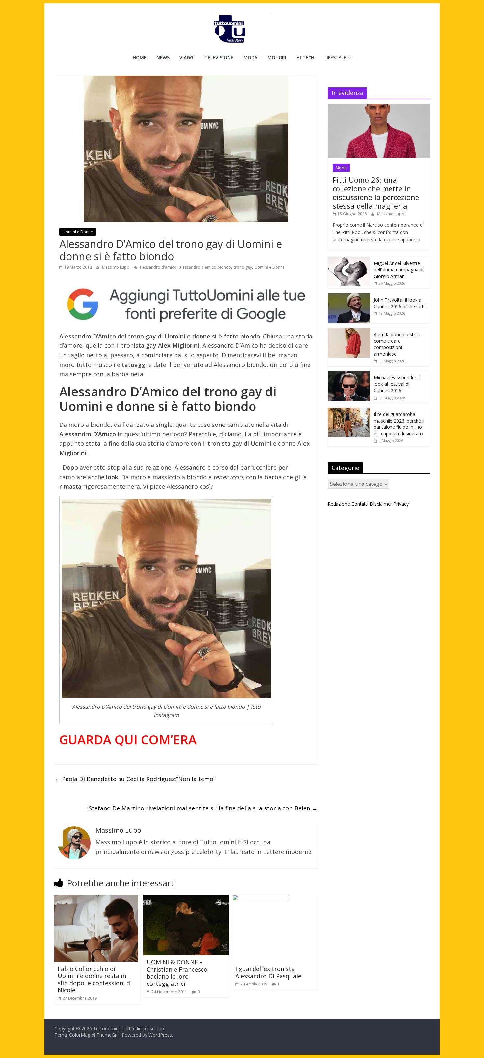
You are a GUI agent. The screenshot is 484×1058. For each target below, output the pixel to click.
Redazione (339, 504)
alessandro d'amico (157, 267)
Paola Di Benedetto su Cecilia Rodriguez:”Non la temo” (134, 779)
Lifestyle (335, 57)
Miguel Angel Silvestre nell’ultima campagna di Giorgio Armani (398, 269)
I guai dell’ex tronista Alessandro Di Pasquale (268, 972)
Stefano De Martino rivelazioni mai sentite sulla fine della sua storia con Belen (203, 808)
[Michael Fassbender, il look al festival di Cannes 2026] (349, 374)
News (163, 57)
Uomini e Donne (78, 232)
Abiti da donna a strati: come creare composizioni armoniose (397, 344)
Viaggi (187, 57)
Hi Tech (305, 57)
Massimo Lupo (116, 267)
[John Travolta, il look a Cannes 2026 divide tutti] (349, 297)
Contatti (359, 504)
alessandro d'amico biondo (205, 267)
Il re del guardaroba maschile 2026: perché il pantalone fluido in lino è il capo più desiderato (399, 424)
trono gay (243, 267)
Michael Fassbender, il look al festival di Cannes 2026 (397, 384)
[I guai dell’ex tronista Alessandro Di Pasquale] (260, 898)
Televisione (218, 57)
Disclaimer (381, 504)
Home (140, 57)
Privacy (401, 504)
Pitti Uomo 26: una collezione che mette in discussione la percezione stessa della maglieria (376, 193)
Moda (250, 57)
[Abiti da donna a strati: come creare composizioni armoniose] (349, 331)
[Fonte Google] (186, 304)
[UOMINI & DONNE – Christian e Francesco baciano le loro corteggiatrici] (186, 898)
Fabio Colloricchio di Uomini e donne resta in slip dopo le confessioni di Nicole (95, 979)
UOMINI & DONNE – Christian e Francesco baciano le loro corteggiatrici (177, 972)
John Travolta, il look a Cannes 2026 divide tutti (399, 303)
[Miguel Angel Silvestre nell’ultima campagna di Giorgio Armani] (349, 260)
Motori (276, 57)
